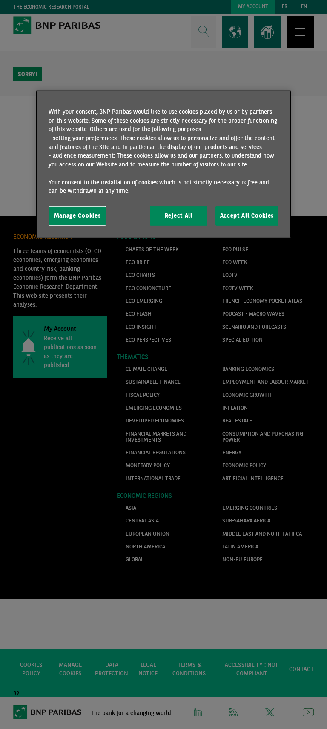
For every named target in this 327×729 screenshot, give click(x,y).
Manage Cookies (77, 215)
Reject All (178, 215)
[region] (163, 164)
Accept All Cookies (247, 215)
